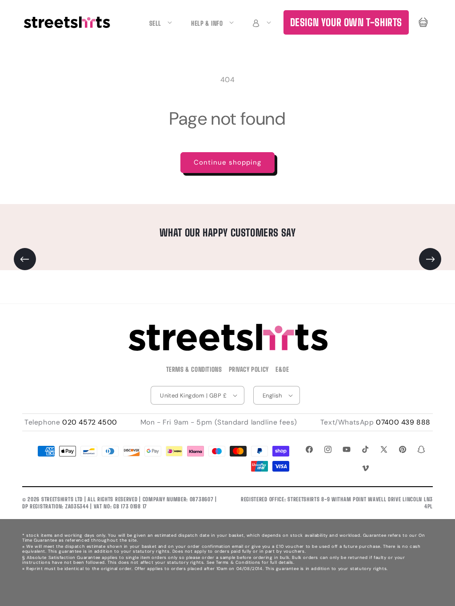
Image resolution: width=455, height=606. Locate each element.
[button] (260, 22)
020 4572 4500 (89, 422)
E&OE (282, 369)
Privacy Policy (249, 369)
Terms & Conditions (194, 369)
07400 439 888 (403, 422)
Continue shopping (227, 162)
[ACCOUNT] (260, 22)
